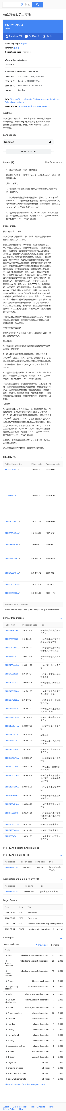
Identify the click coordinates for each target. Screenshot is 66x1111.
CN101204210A (12, 804)
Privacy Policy (9, 1109)
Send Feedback (20, 1107)
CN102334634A (12, 533)
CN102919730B (12, 630)
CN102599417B (12, 735)
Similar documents (41, 99)
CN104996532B (12, 674)
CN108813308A (12, 593)
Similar (49, 36)
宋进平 (16, 48)
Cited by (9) (15, 99)
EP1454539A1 (11, 469)
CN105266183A (12, 584)
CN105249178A (12, 740)
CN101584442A (12, 665)
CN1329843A (11, 836)
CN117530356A (12, 775)
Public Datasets (38, 1107)
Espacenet (22, 106)
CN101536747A (12, 726)
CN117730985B (12, 813)
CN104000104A (12, 573)
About (6, 1107)
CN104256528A (12, 691)
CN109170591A (12, 648)
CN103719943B (12, 708)
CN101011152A (12, 682)
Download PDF (15, 36)
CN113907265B (12, 767)
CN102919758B (12, 639)
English (24, 43)
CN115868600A (12, 795)
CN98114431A (11, 867)
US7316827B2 (11, 495)
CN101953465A (12, 830)
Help (21, 1109)
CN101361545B (12, 749)
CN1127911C (10, 656)
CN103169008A (12, 559)
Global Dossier (34, 106)
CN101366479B (12, 544)
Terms (51, 1107)
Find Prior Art (34, 36)
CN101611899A (12, 787)
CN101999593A (12, 522)
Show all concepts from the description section (26, 1084)
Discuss (46, 106)
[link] (8, 955)
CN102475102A (12, 717)
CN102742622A (12, 700)
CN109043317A (12, 824)
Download (43, 945)
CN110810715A (12, 758)
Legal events (26, 99)
